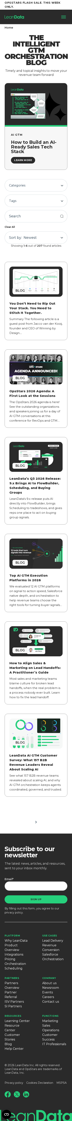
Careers (48, 997)
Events (47, 992)
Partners (12, 978)
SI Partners (13, 1006)
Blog (8, 1044)
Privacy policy (14, 1083)
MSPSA (61, 1083)
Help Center (14, 1049)
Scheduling (13, 968)
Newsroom (50, 988)
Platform (12, 935)
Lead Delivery (52, 940)
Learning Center (17, 1021)
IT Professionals (54, 1044)
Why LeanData (16, 940)
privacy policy (14, 912)
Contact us (50, 1001)
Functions (50, 1015)
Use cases (49, 935)
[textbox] (36, 185)
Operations (50, 1030)
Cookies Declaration (39, 1083)
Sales (46, 1025)
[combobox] (36, 185)
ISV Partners (14, 1001)
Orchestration (15, 964)
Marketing (50, 1021)
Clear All (10, 226)
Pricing (10, 959)
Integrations (14, 954)
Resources (13, 1015)
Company (49, 978)
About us (49, 983)
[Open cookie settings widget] (6, 1114)
